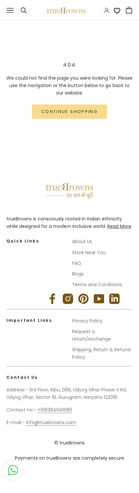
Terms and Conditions (97, 284)
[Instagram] (68, 299)
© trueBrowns (69, 443)
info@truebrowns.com (51, 422)
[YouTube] (99, 299)
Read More (119, 226)
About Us (82, 241)
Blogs (78, 274)
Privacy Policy (87, 321)
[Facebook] (52, 299)
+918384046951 (54, 410)
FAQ (76, 263)
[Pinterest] (83, 299)
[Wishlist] (117, 10)
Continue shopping (69, 111)
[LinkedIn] (114, 299)
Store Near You (89, 252)
